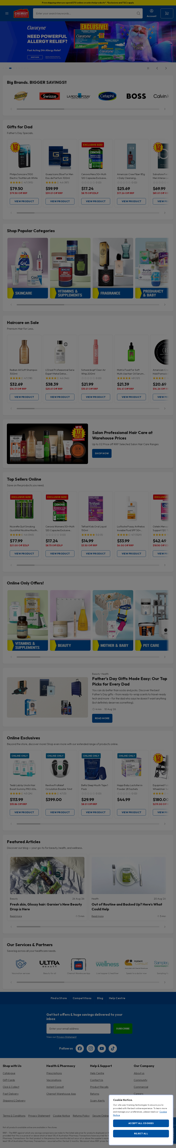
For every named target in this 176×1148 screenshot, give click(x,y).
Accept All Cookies (141, 1123)
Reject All (141, 1133)
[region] (141, 1120)
